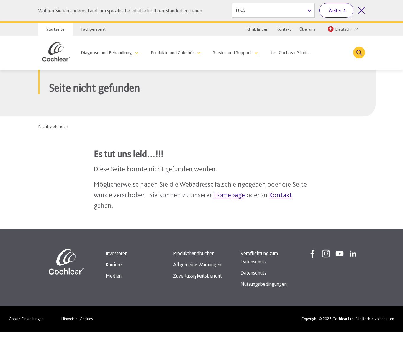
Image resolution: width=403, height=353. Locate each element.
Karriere (114, 264)
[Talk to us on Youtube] (339, 253)
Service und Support (232, 52)
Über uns (307, 29)
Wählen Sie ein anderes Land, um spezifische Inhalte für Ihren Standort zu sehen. (120, 10)
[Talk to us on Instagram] (326, 253)
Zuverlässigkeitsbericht (197, 275)
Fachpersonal (93, 29)
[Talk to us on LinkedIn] (353, 253)
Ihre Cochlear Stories (290, 52)
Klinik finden (257, 29)
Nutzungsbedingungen (263, 284)
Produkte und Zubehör (172, 52)
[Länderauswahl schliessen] (361, 10)
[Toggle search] (359, 52)
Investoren (116, 253)
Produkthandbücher (193, 253)
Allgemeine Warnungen (197, 264)
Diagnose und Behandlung (106, 52)
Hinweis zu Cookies (77, 318)
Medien (114, 275)
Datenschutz (253, 273)
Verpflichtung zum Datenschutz (259, 257)
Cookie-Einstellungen (26, 318)
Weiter (334, 10)
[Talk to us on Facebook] (312, 253)
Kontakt (284, 29)
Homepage (229, 195)
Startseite (55, 29)
